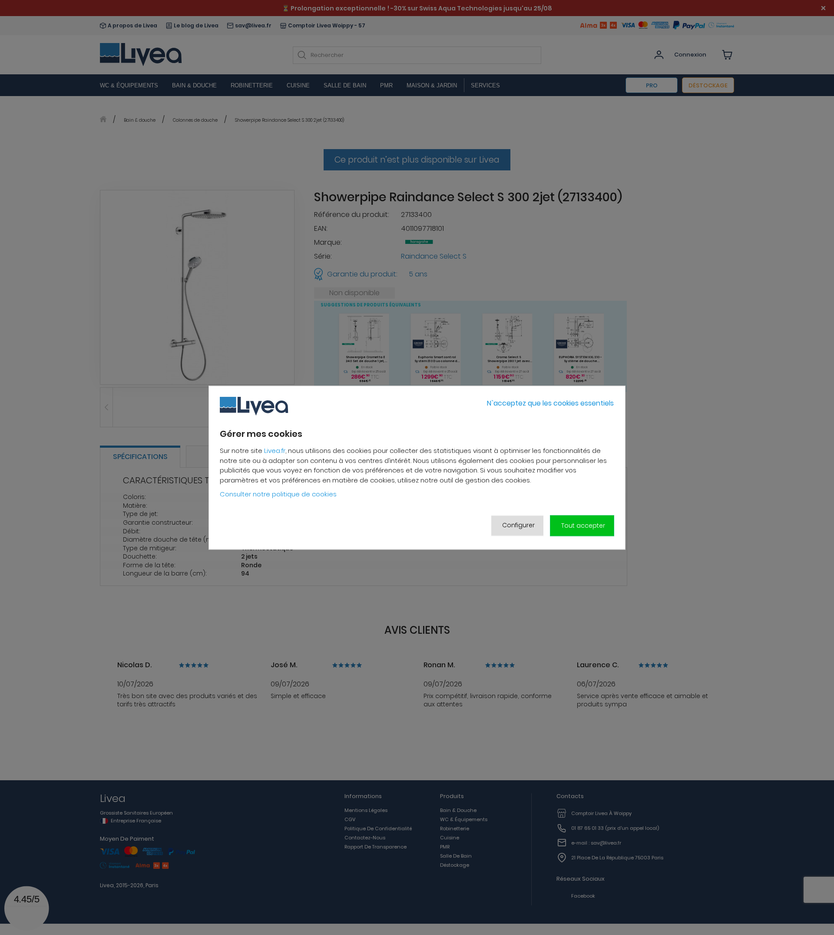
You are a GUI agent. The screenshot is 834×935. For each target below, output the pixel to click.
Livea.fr (274, 451)
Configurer (518, 525)
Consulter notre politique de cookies (278, 494)
